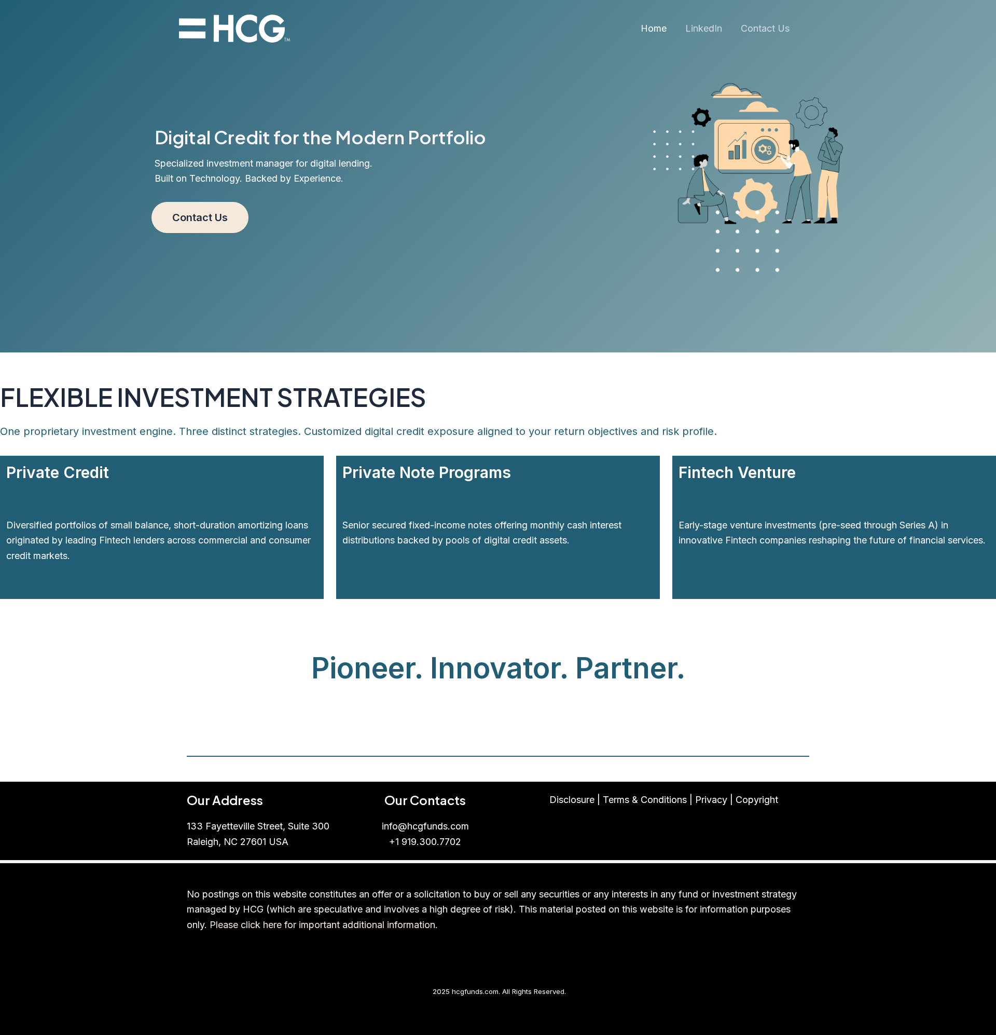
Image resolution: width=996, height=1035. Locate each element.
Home (654, 28)
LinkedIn (703, 28)
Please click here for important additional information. (324, 924)
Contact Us (765, 28)
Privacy (711, 799)
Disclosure (571, 799)
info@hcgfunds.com (425, 826)
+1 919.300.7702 (425, 841)
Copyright (757, 799)
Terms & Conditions (645, 799)
